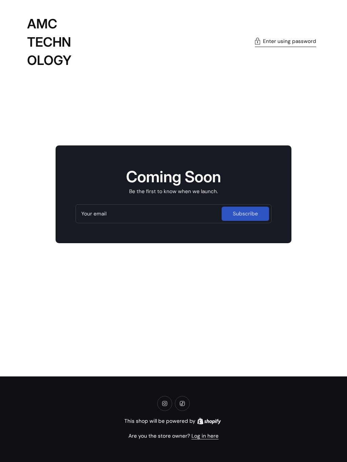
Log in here (205, 436)
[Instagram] (164, 403)
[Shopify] (209, 421)
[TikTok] (182, 403)
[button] (285, 42)
